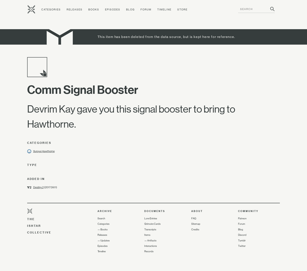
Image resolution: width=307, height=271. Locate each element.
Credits (195, 229)
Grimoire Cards (152, 223)
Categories (51, 9)
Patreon (242, 218)
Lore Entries (150, 218)
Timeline (164, 9)
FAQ (193, 218)
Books (93, 9)
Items (147, 234)
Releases (74, 9)
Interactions (150, 246)
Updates (105, 240)
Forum (146, 9)
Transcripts (150, 229)
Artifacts (151, 240)
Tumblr (242, 240)
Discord (242, 234)
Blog (130, 9)
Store (182, 9)
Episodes (112, 9)
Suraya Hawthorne (44, 151)
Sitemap (195, 223)
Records (149, 251)
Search (101, 218)
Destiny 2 (38, 187)
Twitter (242, 246)
